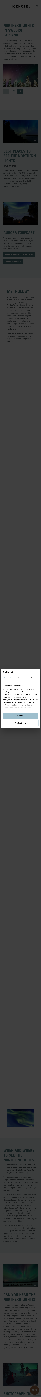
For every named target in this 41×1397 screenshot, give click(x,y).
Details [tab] (20, 678)
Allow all (20, 716)
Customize (19, 723)
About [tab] (33, 678)
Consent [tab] (7, 678)
